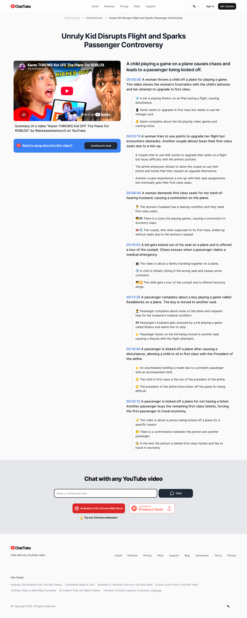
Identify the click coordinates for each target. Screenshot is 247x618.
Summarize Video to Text (80, 584)
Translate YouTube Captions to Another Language (132, 590)
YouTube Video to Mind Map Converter (33, 590)
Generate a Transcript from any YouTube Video (125, 584)
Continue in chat (101, 145)
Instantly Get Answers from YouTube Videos (36, 584)
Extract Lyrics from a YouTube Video (177, 584)
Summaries (72, 18)
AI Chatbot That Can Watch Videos (79, 590)
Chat (179, 493)
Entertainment (94, 17)
